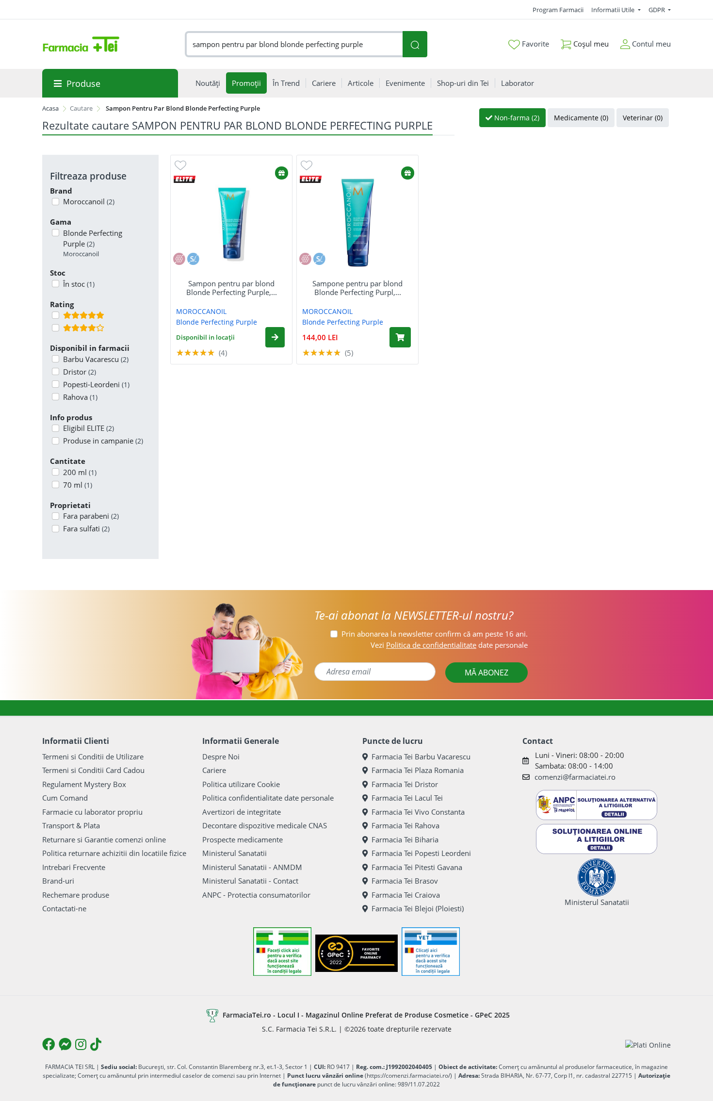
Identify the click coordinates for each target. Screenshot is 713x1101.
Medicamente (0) (581, 117)
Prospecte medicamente (242, 839)
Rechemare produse (75, 895)
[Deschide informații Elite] (184, 179)
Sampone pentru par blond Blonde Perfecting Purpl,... (357, 287)
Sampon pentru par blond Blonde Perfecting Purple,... (231, 287)
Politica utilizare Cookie (241, 784)
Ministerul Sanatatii (234, 853)
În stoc (79, 284)
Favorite (534, 44)
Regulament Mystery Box (84, 784)
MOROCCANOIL (201, 311)
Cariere (214, 770)
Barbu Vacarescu (96, 359)
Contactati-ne (64, 908)
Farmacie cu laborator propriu (92, 812)
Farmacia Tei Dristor (405, 784)
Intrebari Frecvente (73, 867)
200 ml (80, 472)
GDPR (657, 9)
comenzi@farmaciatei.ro (575, 777)
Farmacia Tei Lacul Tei (407, 798)
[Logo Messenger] (65, 1044)
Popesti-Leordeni (96, 384)
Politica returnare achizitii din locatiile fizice (114, 853)
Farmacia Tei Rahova (405, 825)
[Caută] (415, 44)
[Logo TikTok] (95, 1044)
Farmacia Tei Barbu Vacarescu (421, 756)
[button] (275, 337)
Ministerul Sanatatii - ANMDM (252, 867)
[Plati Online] (648, 1044)
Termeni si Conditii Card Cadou (93, 770)
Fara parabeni (91, 516)
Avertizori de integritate (241, 812)
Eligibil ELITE (88, 428)
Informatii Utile (613, 9)
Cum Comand (65, 798)
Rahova (80, 397)
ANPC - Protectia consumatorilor (256, 895)
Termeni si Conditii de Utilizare (93, 756)
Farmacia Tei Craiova (406, 895)
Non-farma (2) (515, 117)
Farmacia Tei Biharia (405, 839)
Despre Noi (221, 756)
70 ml (77, 485)
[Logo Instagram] (80, 1044)
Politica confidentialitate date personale (268, 798)
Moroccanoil (88, 201)
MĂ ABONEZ (486, 672)
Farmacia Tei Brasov (405, 881)
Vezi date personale (449, 645)
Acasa (50, 108)
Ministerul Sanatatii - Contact (250, 881)
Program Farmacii (558, 9)
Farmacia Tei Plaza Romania (418, 770)
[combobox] (294, 44)
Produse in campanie (103, 440)
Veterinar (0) (643, 117)
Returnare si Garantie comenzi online (104, 839)
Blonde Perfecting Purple (92, 243)
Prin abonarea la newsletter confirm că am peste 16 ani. (434, 634)
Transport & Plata (71, 825)
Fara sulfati (86, 528)
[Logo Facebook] (48, 1044)
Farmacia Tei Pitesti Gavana (417, 867)
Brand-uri (58, 881)
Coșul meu (590, 44)
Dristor (79, 372)
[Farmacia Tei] (81, 44)
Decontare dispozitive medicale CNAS (264, 825)
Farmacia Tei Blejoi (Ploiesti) (418, 908)
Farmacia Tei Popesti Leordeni (421, 853)
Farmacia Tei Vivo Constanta (418, 812)
